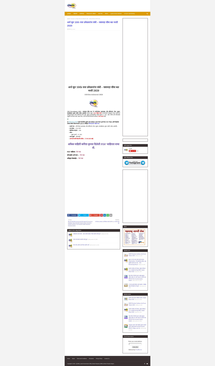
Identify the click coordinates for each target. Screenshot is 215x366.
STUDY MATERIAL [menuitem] (129, 13)
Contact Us (106, 358)
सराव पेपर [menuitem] (100, 13)
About (73, 358)
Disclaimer (91, 358)
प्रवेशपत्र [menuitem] (82, 13)
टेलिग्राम (91, 123)
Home (68, 358)
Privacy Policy (99, 358)
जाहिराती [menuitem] (75, 13)
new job (72, 18)
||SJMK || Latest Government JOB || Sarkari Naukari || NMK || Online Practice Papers (95, 363)
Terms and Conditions (82, 358)
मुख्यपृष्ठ (68, 18)
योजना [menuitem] (106, 13)
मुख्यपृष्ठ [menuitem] (69, 13)
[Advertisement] (93, 44)
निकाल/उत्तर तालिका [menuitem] (91, 13)
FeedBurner (139, 349)
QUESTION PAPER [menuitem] (116, 13)
